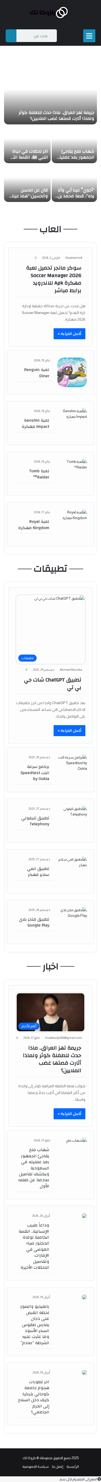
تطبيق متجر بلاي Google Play (34, 922)
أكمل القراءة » (69, 333)
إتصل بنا (57, 1466)
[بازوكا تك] (50, 12)
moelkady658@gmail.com (63, 1038)
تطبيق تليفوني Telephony (35, 821)
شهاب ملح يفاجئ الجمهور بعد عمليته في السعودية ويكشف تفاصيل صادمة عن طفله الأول (33, 1168)
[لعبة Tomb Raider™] (72, 473)
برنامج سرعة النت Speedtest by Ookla (34, 773)
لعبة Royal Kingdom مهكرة (33, 525)
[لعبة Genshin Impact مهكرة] (72, 423)
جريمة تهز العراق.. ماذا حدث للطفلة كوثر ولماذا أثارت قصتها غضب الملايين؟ (56, 116)
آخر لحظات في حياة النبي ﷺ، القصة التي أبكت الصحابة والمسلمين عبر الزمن (28, 160)
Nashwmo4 (73, 258)
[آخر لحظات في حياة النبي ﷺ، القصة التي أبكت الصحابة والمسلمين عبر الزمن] (27, 144)
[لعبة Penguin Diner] (72, 372)
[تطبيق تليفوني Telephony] (72, 821)
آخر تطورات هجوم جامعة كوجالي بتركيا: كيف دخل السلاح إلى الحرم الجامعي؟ (33, 1397)
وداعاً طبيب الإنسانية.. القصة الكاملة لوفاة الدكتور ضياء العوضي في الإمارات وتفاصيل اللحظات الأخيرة (34, 1246)
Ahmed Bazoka (71, 670)
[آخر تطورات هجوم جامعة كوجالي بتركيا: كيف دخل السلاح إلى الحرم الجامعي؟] (84, 1372)
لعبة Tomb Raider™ (39, 474)
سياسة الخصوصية (35, 1466)
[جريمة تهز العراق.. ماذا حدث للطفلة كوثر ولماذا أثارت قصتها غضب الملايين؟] (50, 97)
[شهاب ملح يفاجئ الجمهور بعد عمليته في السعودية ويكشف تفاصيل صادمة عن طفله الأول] (74, 144)
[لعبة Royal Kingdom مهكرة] (72, 524)
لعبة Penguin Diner (36, 373)
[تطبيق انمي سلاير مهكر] (72, 871)
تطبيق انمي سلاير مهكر (38, 872)
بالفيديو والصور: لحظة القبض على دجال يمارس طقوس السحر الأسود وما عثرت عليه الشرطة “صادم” (34, 1324)
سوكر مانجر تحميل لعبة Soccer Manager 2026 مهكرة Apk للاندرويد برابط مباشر (53, 279)
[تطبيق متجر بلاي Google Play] (72, 922)
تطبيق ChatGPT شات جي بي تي (52, 683)
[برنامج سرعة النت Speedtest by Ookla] (72, 769)
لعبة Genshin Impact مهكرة (35, 423)
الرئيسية (73, 1466)
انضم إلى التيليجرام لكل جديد (78, 1479)
